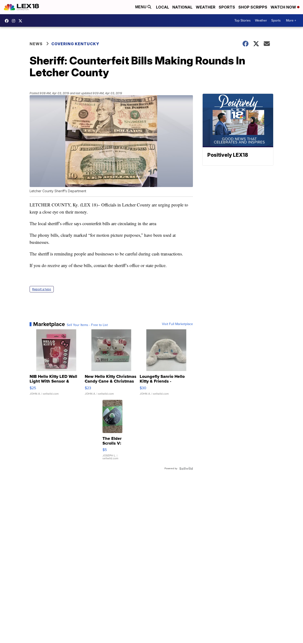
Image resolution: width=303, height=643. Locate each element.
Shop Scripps (252, 7)
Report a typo (41, 289)
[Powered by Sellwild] (186, 468)
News (36, 43)
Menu (141, 7)
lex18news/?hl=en (15, 21)
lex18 (8, 21)
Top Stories (242, 20)
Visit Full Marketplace (177, 324)
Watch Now (284, 7)
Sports (227, 7)
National (182, 7)
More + (291, 20)
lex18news (21, 21)
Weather (205, 7)
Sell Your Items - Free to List (87, 325)
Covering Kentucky (75, 43)
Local (162, 7)
